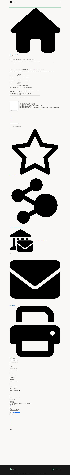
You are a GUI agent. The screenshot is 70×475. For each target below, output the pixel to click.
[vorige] (11, 111)
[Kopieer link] (17, 361)
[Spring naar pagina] (18, 123)
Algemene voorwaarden (23, 473)
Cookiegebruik (37, 473)
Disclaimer (41, 473)
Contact (45, 473)
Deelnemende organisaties (58, 469)
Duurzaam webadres (12, 358)
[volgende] (11, 121)
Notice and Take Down (32, 473)
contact (25, 97)
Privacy (27, 473)
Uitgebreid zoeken (14, 110)
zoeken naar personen (18, 97)
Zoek (10, 110)
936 (10, 405)
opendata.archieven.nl (12, 473)
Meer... (11, 56)
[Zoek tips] (18, 105)
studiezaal (36, 69)
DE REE (18, 473)
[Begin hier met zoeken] (35, 30)
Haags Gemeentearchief (16, 412)
